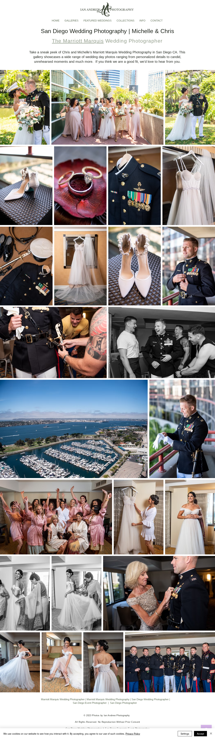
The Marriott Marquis (78, 41)
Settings (185, 733)
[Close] (211, 733)
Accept (200, 733)
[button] (71, 20)
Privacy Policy (132, 733)
